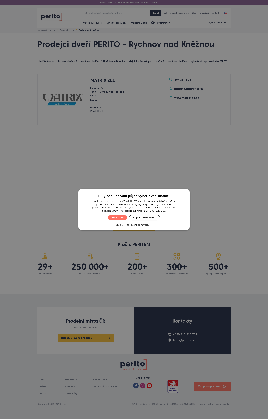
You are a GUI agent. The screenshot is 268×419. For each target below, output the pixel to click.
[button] (134, 225)
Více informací (160, 211)
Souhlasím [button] (117, 218)
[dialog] (134, 209)
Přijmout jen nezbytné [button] (144, 218)
